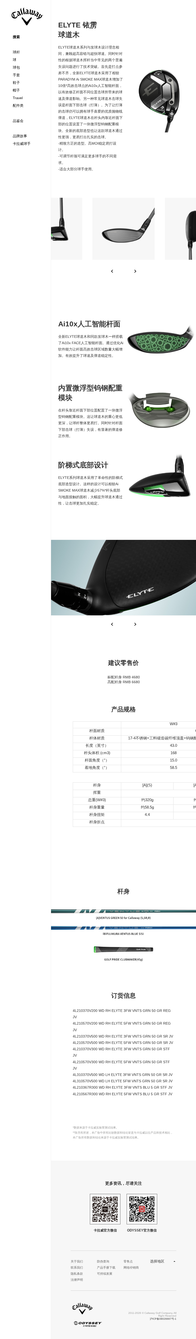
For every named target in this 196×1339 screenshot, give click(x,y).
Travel (18, 98)
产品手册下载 (106, 1267)
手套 (16, 75)
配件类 (18, 105)
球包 (16, 67)
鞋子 (16, 83)
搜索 (16, 37)
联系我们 (77, 1267)
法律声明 (77, 1280)
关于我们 (77, 1261)
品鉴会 (18, 121)
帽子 (16, 90)
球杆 (16, 52)
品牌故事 (20, 136)
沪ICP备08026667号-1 (163, 1318)
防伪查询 (103, 1261)
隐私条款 (77, 1273)
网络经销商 (131, 1267)
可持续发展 (104, 1273)
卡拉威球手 (22, 144)
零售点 (128, 1261)
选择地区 (157, 1261)
